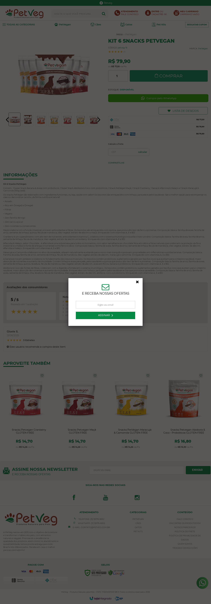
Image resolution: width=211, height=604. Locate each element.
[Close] (139, 283)
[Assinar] (105, 315)
